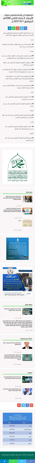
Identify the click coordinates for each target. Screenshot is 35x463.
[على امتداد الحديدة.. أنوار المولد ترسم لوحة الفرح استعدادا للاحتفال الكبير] (27, 379)
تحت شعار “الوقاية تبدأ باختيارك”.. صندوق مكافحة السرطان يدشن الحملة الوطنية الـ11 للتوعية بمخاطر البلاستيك (12, 210)
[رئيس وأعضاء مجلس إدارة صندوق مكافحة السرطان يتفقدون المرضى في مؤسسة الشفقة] (27, 199)
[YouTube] (19, 405)
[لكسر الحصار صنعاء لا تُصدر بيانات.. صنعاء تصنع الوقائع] (27, 345)
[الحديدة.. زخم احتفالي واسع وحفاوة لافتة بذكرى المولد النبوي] (27, 311)
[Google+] (31, 405)
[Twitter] (23, 405)
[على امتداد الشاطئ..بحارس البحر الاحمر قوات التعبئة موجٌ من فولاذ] (27, 391)
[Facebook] (27, 405)
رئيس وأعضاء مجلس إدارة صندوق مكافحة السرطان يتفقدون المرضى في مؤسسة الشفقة (12, 198)
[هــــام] (27, 223)
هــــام (19, 220)
